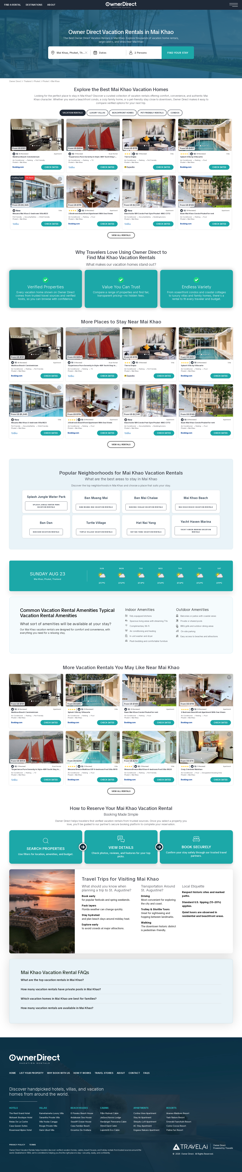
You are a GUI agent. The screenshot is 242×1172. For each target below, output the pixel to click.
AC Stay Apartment (142, 1126)
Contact (134, 1073)
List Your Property (31, 1073)
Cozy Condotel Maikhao (191, 769)
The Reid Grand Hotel (19, 1113)
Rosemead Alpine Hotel (20, 1130)
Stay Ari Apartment (142, 1117)
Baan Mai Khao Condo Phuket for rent (197, 213)
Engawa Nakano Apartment (146, 1130)
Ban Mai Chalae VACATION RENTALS (146, 507)
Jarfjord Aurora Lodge (110, 1117)
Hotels (13, 1108)
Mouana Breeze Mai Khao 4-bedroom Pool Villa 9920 (148, 769)
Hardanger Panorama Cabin (113, 1121)
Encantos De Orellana (81, 1130)
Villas (43, 1108)
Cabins (104, 1108)
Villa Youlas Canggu (48, 1121)
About (51, 4)
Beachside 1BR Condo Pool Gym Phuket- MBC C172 (147, 213)
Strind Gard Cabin (108, 1126)
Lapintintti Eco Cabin (110, 1130)
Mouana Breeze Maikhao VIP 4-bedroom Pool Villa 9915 (92, 769)
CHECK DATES (51, 167)
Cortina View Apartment (144, 1113)
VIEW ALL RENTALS (121, 235)
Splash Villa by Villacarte (191, 157)
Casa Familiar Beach (80, 1126)
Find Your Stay (177, 52)
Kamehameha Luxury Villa (51, 1113)
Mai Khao (23, 162)
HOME (12, 1073)
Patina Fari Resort (174, 1130)
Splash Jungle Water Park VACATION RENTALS (46, 506)
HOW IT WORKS (82, 1073)
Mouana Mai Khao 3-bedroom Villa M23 (30, 213)
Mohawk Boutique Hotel (20, 1117)
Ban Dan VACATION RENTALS (46, 532)
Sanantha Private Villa (49, 1117)
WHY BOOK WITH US (58, 1073)
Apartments (140, 1108)
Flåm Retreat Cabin (109, 1113)
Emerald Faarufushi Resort (178, 1121)
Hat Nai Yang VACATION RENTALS (146, 532)
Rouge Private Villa (48, 1126)
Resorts (171, 1108)
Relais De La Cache (18, 1121)
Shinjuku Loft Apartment (144, 1121)
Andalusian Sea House (81, 1117)
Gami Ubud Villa (46, 1130)
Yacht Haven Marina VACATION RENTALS (196, 531)
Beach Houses (79, 1108)
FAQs (146, 1073)
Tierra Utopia (130, 157)
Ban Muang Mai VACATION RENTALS (96, 507)
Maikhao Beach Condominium (26, 157)
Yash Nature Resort (175, 1117)
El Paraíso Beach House (82, 1113)
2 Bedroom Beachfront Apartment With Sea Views (90, 213)
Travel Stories (104, 1073)
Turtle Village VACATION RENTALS (96, 532)
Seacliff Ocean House (81, 1121)
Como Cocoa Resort (176, 1126)
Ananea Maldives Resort (177, 1113)
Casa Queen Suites (18, 1126)
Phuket (15, 162)
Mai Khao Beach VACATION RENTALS (196, 507)
